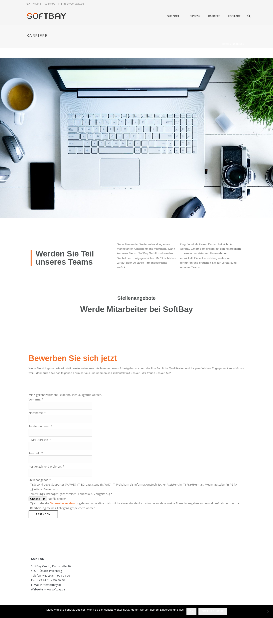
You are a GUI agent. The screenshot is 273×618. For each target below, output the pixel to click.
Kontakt (234, 16)
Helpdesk (193, 16)
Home (225, 44)
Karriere (214, 16)
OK (191, 611)
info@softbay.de (74, 3)
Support (173, 16)
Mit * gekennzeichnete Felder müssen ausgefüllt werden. (65, 395)
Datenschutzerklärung (64, 503)
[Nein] (268, 611)
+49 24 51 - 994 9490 (43, 3)
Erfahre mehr (212, 611)
